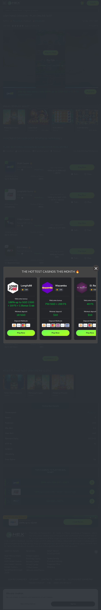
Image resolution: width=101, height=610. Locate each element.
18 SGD (21, 315)
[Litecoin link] (19, 325)
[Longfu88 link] (13, 288)
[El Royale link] (82, 288)
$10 (55, 315)
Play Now (21, 333)
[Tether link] (28, 325)
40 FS (90, 304)
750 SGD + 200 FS (55, 304)
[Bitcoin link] (14, 325)
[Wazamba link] (47, 288)
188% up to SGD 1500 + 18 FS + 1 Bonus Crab (21, 304)
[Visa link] (67, 325)
